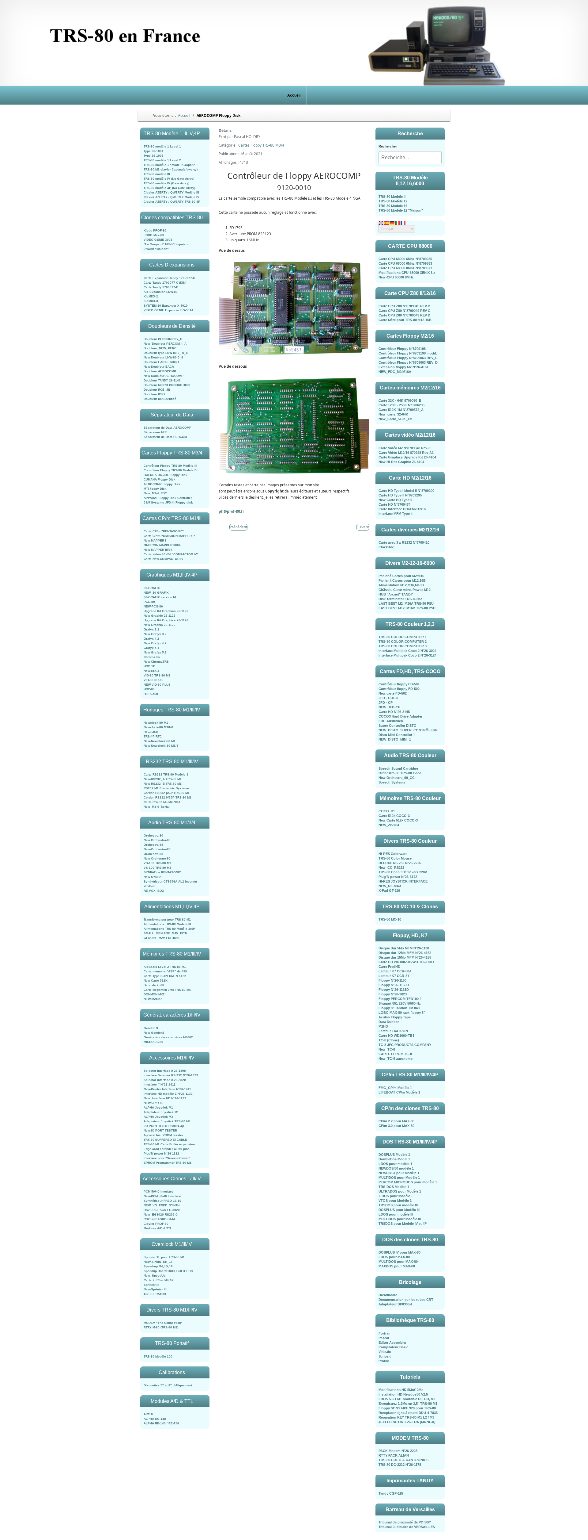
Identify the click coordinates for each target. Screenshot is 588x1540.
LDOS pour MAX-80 (394, 1257)
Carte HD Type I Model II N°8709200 (406, 490)
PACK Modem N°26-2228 (398, 1451)
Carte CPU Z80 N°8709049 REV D (404, 315)
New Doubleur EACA (159, 366)
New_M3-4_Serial (157, 806)
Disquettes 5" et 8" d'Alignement (168, 1385)
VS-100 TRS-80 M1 (157, 863)
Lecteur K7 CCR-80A (395, 971)
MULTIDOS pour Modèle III (400, 1219)
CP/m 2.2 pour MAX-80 (396, 1121)
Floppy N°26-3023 (393, 994)
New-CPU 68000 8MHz (396, 277)
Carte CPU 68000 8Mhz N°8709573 (405, 268)
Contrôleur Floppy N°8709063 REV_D (408, 362)
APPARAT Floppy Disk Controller (168, 498)
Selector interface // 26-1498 (165, 1070)
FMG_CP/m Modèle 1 (395, 1088)
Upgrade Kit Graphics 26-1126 (166, 620)
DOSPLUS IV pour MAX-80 (399, 1252)
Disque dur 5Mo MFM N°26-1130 (404, 948)
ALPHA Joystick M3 (158, 1116)
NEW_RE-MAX (390, 886)
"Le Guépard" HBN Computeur (166, 244)
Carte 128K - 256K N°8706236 (401, 405)
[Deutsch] (392, 222)
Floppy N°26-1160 (392, 980)
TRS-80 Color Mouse (395, 858)
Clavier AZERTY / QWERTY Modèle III (171, 192)
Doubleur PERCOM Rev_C (163, 339)
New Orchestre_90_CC (397, 778)
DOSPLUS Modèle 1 (394, 1154)
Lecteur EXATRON (393, 1031)
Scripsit (385, 1356)
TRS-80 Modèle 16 (393, 206)
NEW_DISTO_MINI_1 (395, 739)
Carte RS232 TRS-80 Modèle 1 (166, 774)
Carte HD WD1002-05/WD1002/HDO (406, 962)
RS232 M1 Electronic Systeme (166, 788)
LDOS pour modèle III (396, 1214)
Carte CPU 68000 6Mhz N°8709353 (405, 263)
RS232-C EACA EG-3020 (162, 1210)
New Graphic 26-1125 (159, 615)
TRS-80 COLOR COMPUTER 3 (403, 646)
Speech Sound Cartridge (398, 768)
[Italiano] (398, 222)
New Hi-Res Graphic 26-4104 (401, 462)
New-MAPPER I (155, 540)
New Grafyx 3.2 (155, 634)
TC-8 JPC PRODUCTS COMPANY (405, 1045)
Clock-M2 (386, 547)
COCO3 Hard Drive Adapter (400, 716)
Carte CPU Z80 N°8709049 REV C (404, 310)
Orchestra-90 (153, 854)
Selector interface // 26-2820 (165, 1080)
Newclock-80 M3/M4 (158, 727)
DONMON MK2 (154, 994)
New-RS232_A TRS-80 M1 (163, 779)
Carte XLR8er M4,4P (159, 1280)
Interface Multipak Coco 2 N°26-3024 (407, 651)
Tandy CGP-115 (391, 1493)
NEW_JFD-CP (389, 707)
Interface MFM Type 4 (396, 513)
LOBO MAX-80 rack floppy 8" (402, 1012)
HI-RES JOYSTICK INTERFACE (403, 881)
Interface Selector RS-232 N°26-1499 (171, 1075)
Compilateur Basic (393, 1347)
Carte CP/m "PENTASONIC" (164, 531)
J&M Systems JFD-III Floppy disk (168, 502)
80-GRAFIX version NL (160, 597)
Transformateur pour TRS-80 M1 (167, 919)
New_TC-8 (387, 1049)
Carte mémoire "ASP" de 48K (165, 971)
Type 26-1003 (154, 155)
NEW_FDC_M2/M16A (395, 372)
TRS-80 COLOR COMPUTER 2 (403, 641)
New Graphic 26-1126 (159, 624)
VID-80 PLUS (153, 680)
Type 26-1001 (154, 151)
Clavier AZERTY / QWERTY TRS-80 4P (172, 201)
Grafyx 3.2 (151, 629)
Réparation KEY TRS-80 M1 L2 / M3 (406, 1417)
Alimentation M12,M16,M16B (401, 585)
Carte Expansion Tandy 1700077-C (169, 278)
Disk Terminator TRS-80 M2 (400, 599)
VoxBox (149, 886)
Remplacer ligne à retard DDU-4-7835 (408, 1413)
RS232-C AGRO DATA (159, 1219)
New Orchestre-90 (157, 858)
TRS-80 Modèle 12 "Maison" (401, 210)
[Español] (387, 222)
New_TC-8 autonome (396, 1058)
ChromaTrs (152, 657)
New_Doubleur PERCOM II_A (165, 343)
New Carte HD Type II (395, 500)
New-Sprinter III (155, 1289)
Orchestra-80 (153, 835)
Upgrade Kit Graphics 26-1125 (166, 611)
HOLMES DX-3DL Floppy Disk (165, 475)
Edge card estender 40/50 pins (167, 1149)
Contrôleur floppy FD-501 (399, 684)
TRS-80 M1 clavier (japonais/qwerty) (171, 169)
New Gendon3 (154, 1032)
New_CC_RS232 (391, 867)
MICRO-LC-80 (153, 1042)
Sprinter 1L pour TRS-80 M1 (164, 1257)
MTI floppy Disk (155, 488)
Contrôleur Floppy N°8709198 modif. (408, 353)
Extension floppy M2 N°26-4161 (403, 367)
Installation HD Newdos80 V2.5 (403, 1394)
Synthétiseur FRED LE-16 (162, 1200)
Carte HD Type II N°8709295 (400, 495)
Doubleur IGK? (154, 394)
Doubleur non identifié (160, 398)
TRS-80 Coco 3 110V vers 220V (403, 872)
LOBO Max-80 (154, 235)
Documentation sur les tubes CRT (406, 1299)
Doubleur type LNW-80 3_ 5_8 (166, 352)
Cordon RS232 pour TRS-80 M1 (167, 793)
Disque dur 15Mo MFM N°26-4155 (405, 957)
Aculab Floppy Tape (395, 1017)
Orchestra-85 (153, 844)
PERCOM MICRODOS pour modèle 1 (408, 1182)
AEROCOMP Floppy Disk (162, 484)
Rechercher (388, 146)
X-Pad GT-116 (389, 890)
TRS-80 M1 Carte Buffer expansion (169, 1144)
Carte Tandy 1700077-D (161, 287)
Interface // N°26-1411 (159, 1084)
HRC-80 (149, 689)
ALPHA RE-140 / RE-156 (161, 1423)
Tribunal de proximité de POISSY (405, 1522)
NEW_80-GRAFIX (156, 592)
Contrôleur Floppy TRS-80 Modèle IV (171, 470)
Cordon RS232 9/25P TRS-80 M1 (167, 797)
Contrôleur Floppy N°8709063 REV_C (408, 358)
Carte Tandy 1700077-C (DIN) (165, 282)
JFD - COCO (388, 698)
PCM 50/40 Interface (159, 1191)
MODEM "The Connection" (163, 1322)
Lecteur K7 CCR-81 (394, 976)
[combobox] (410, 157)
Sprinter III (151, 1284)
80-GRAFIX (152, 588)
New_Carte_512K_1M (395, 419)
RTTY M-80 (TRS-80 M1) (161, 1327)
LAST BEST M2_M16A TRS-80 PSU (406, 603)
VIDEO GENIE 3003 (158, 239)
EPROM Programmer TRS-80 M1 (167, 1162)
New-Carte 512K (156, 980)
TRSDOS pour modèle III (398, 1205)
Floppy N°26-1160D (394, 985)
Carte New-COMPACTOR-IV (163, 559)
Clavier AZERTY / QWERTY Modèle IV (171, 197)
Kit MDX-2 (151, 296)
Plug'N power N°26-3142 (398, 877)
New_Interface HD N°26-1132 (165, 1098)
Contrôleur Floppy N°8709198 (402, 349)
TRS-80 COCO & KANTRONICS (403, 1460)
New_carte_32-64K (393, 414)
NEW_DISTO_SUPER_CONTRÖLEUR (408, 730)
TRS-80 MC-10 (390, 919)
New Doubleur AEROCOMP (163, 375)
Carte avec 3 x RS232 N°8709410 (404, 542)
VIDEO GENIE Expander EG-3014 (168, 310)
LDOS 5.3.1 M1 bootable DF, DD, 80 (407, 1399)
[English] (381, 222)
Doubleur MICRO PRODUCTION (167, 385)
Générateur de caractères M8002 (168, 1037)
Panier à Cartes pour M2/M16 (401, 576)
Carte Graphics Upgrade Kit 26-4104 (407, 457)
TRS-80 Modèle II (392, 196)
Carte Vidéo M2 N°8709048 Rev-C (405, 448)
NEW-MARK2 (153, 999)
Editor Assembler (392, 1342)
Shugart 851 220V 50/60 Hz (400, 1003)
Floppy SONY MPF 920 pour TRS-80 (407, 1408)
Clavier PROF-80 (156, 1223)
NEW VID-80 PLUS (157, 684)
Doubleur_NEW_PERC (160, 348)
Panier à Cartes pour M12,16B (402, 580)
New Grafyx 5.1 (155, 652)
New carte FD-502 (393, 693)
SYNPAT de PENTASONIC (162, 872)
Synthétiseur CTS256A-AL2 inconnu (170, 881)
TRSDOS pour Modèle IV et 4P (403, 1223)
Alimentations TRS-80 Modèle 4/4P (169, 928)
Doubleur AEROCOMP (160, 371)
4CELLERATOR (155, 1294)
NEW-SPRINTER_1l (158, 1261)
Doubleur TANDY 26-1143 (162, 380)
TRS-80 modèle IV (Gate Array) (166, 183)
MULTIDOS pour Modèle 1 (399, 1177)
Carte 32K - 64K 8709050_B (400, 400)
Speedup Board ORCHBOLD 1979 (168, 1271)
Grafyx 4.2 (151, 638)
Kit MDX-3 (151, 301)
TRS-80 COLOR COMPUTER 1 (403, 637)
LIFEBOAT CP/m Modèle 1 (399, 1092)
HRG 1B (149, 666)
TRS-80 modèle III (157, 174)
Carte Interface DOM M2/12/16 (402, 509)
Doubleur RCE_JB (157, 389)
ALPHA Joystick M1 (158, 1107)
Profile (384, 1361)
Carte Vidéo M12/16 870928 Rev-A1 (406, 452)
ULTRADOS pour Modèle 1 (400, 1191)
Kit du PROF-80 (155, 230)
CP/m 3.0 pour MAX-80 (396, 1126)
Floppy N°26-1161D (394, 989)
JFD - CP (386, 702)
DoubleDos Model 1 (394, 1159)
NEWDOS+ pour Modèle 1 (399, 1173)
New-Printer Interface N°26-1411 (167, 1089)
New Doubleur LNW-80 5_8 (163, 357)
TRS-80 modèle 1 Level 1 (162, 146)
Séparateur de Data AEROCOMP (167, 427)
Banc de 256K (154, 985)
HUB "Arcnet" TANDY (396, 594)
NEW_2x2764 (389, 825)
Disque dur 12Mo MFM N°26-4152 (405, 953)
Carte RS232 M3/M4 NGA (162, 802)
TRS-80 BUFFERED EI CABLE (165, 1139)
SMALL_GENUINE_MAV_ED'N (165, 933)
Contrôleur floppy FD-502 (399, 689)
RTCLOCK (151, 732)
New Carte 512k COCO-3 (398, 820)
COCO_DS (387, 811)
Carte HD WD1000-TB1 (396, 1035)
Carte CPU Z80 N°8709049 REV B (404, 306)
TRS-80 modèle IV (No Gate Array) (169, 178)
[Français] (403, 222)
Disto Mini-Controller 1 (397, 735)
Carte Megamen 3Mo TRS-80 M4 (167, 989)
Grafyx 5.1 (151, 647)
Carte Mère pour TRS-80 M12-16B (405, 320)
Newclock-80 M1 (156, 722)
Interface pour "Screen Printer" (167, 1158)
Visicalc (385, 1352)
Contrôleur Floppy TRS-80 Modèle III (170, 465)
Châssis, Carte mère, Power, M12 (405, 590)
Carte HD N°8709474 (394, 504)
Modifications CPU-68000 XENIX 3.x (407, 272)
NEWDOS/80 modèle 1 (396, 1168)
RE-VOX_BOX (154, 890)
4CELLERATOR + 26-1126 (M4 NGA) (407, 1422)
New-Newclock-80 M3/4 (161, 745)
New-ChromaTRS (156, 661)
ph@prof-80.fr (231, 511)
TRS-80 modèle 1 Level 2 (162, 160)
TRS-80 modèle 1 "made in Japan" (169, 165)
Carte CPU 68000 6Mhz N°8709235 (405, 259)
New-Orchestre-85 (157, 849)
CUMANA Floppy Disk (159, 479)
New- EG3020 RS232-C (161, 1214)
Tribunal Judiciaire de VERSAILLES (407, 1527)
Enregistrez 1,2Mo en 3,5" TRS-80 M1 (408, 1403)
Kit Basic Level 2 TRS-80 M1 (165, 966)
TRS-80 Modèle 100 (158, 1356)
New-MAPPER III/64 (158, 549)
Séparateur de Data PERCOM (165, 437)
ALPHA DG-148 (155, 1418)
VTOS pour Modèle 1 (395, 1200)
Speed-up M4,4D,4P (158, 1266)
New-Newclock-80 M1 (159, 741)
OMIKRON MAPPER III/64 (162, 545)
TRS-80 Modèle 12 (393, 201)
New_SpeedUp (154, 1275)
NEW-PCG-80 (153, 606)
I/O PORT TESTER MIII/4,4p (164, 1126)
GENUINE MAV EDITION (161, 938)
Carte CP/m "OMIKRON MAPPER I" (169, 536)
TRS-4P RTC (153, 736)
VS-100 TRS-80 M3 (157, 867)
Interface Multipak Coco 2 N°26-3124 (407, 655)
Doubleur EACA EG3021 (161, 362)
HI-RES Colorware (393, 854)
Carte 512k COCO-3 (394, 816)
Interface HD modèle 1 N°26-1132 (168, 1093)
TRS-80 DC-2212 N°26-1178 (400, 1464)
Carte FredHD (389, 966)
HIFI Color (151, 693)
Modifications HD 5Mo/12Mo (401, 1390)
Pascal (384, 1338)
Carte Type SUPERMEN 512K (165, 976)
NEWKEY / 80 (154, 1103)
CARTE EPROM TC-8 (395, 1054)
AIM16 (148, 1414)
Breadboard (388, 1295)
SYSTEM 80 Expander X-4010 (166, 305)
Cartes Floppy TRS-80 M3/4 (261, 145)
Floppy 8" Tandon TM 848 (399, 1008)
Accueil (293, 95)
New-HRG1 (152, 670)
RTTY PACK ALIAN (394, 1455)
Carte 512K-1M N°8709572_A (401, 410)
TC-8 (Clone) (389, 1040)
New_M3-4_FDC (155, 493)
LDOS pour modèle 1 (395, 1164)
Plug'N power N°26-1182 (161, 1153)
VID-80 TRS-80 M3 (157, 675)
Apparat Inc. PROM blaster (163, 1135)
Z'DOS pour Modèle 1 (396, 1196)
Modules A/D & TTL (158, 1228)
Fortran (384, 1333)
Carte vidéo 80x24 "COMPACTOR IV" (171, 554)
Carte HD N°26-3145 (394, 712)
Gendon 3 (151, 1028)
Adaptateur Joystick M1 (161, 1112)
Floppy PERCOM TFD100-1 (400, 999)
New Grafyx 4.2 (155, 643)
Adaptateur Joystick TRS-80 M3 (167, 1121)
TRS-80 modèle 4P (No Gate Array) (169, 188)
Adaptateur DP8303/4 (395, 1304)
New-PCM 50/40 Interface (162, 1196)
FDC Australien (391, 721)
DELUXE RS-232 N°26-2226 (400, 863)
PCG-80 (149, 601)
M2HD (383, 1026)
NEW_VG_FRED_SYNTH (161, 1205)
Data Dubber (389, 1022)
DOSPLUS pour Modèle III (399, 1210)
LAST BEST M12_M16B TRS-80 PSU (407, 608)
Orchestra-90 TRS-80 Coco (400, 773)
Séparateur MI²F (155, 432)
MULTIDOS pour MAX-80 (398, 1261)
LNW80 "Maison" (156, 249)
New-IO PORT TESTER (160, 1130)
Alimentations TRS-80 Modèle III (167, 924)
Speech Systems (392, 782)
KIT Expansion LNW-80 (161, 291)
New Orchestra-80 (157, 840)
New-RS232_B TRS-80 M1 (163, 783)
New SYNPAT (153, 877)
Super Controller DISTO (398, 725)
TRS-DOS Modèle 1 (394, 1187)
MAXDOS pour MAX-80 (397, 1266)
